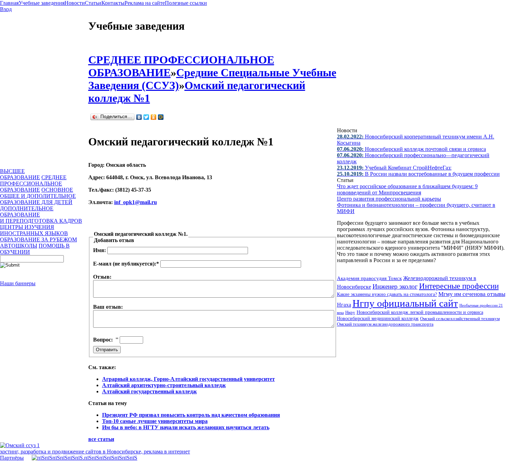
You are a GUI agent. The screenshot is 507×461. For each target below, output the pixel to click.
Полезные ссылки (186, 3)
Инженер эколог (395, 286)
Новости (74, 3)
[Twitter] (146, 117)
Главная (9, 3)
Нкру (350, 312)
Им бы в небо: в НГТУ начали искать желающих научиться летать (185, 427)
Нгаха (344, 305)
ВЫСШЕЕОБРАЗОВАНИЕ (20, 174)
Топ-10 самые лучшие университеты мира (155, 421)
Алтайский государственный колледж (149, 391)
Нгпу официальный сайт (405, 303)
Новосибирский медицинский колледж (378, 318)
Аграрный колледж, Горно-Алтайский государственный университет (188, 379)
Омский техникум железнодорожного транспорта (385, 324)
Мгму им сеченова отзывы (471, 294)
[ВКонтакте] (139, 117)
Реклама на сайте (145, 3)
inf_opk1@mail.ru (135, 202)
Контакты (113, 3)
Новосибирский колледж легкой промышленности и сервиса (420, 312)
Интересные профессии (459, 285)
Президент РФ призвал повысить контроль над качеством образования (191, 415)
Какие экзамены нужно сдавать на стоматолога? (387, 294)
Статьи (93, 3)
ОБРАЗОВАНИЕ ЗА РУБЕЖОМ (38, 239)
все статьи (101, 439)
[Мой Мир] (161, 117)
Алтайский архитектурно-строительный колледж (164, 385)
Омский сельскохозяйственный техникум (460, 318)
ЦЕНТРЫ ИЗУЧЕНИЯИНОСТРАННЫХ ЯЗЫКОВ (34, 230)
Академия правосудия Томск (369, 278)
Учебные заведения (41, 3)
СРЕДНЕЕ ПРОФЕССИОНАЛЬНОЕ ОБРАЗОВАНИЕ (33, 183)
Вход (6, 9)
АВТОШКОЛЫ (18, 246)
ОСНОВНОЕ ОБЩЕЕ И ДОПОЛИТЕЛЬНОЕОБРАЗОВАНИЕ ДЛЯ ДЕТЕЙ (38, 196)
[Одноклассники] (153, 117)
